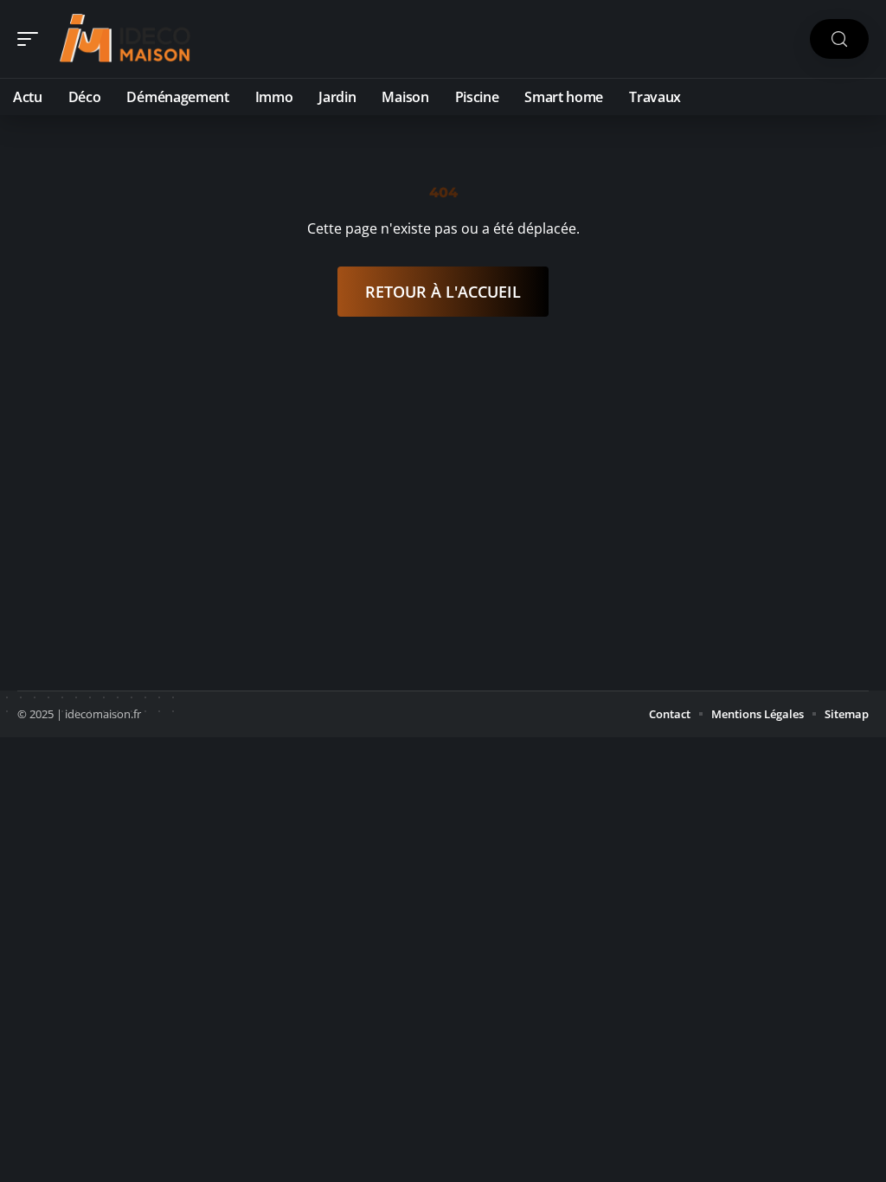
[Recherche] (839, 39)
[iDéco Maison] (124, 39)
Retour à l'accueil (443, 291)
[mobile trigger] (32, 39)
